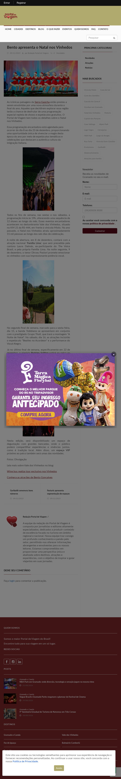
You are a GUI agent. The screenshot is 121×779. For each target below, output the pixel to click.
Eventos (67, 29)
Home (8, 29)
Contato (103, 29)
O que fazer (53, 29)
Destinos (31, 29)
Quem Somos (81, 29)
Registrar (21, 2)
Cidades (18, 29)
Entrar (7, 2)
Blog (41, 29)
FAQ (93, 29)
